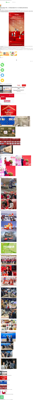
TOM (0, 242)
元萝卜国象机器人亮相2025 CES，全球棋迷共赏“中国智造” (4, 287)
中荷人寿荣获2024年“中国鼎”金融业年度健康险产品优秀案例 (5, 104)
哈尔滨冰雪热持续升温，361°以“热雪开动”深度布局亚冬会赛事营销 (5, 210)
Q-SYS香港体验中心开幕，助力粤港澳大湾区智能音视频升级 (5, 331)
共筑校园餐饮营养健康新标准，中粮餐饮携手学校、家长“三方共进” (6, 253)
